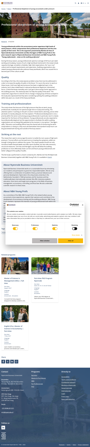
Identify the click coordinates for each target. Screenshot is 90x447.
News (9, 9)
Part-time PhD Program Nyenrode (43, 279)
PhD (32, 387)
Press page (65, 396)
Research (4, 41)
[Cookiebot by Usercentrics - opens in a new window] (71, 205)
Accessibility (65, 377)
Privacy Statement (83, 445)
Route (3, 404)
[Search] (75, 3)
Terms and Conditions (68, 380)
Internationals (66, 391)
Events (69, 445)
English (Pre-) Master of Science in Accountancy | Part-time (13, 328)
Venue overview (66, 388)
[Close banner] (82, 205)
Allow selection (45, 240)
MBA (32, 381)
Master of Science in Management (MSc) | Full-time (14, 280)
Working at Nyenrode (68, 385)
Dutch (50, 157)
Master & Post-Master (38, 378)
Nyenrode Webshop (68, 399)
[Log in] (78, 3)
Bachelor (34, 375)
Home (3, 9)
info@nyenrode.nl (7, 412)
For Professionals (37, 384)
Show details (76, 235)
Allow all (70, 240)
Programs (62, 445)
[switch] (35, 228)
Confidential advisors (68, 382)
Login (63, 394)
